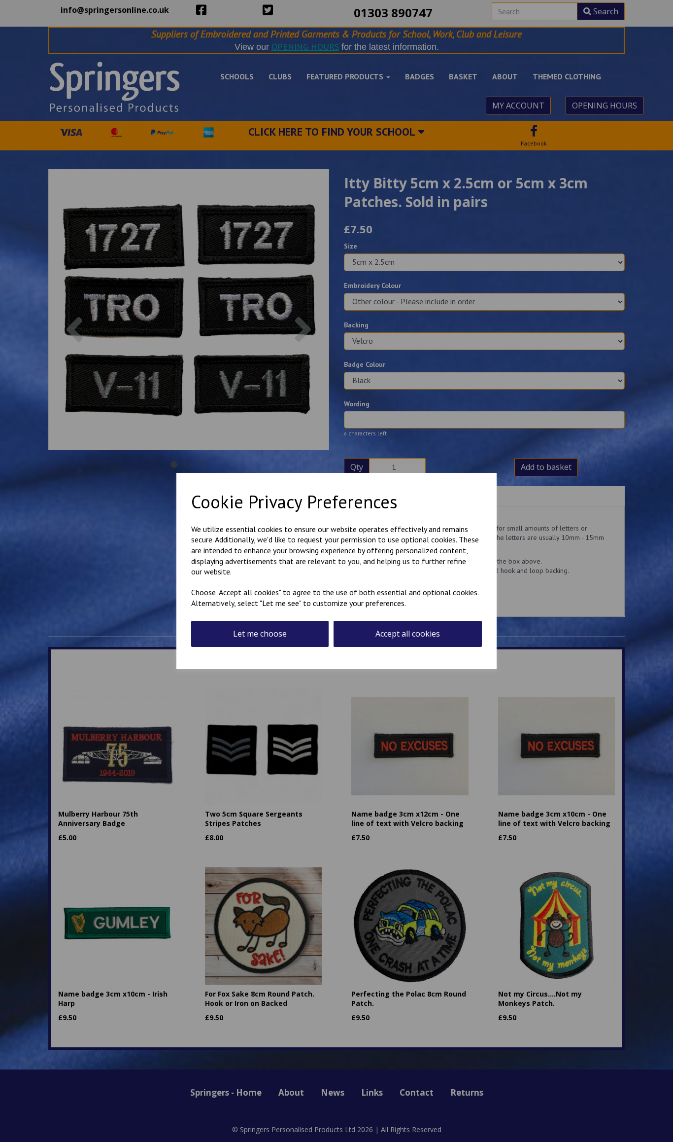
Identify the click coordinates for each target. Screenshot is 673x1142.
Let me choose (260, 633)
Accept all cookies (407, 633)
